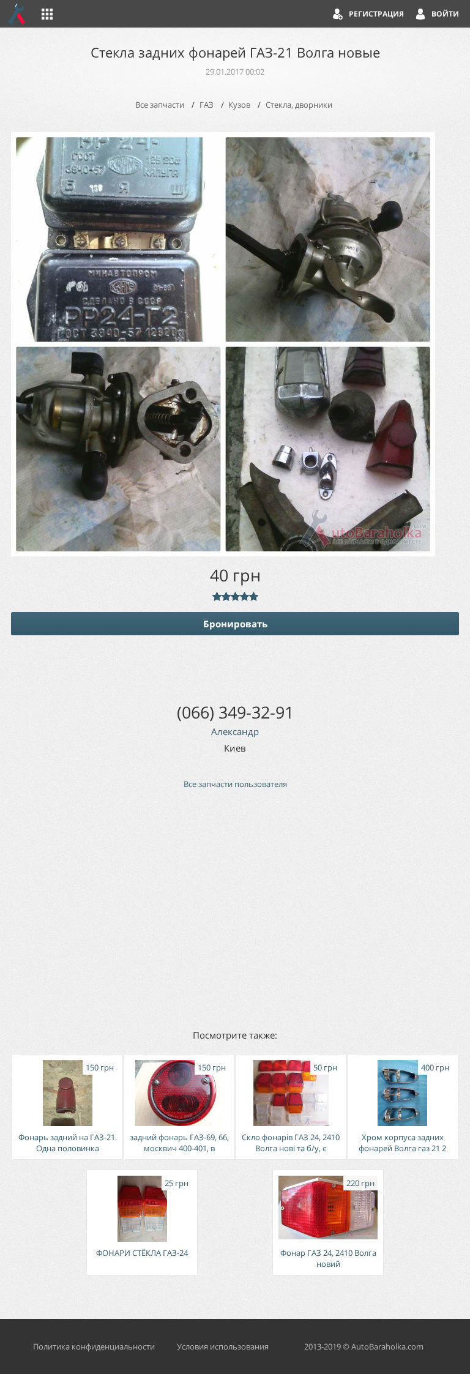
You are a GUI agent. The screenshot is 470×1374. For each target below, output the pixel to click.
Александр (235, 731)
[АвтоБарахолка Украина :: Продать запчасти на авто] (17, 14)
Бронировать (235, 624)
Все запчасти (159, 104)
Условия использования (223, 1346)
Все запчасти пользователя (235, 784)
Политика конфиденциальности (94, 1346)
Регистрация (376, 14)
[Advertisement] (235, 908)
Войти (445, 14)
